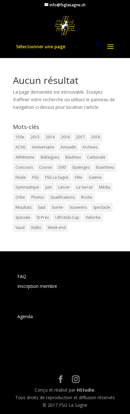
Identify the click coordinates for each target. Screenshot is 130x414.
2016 (65, 137)
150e (19, 137)
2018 (95, 137)
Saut (41, 207)
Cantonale (96, 157)
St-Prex (43, 217)
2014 (50, 137)
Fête (78, 177)
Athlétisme (24, 157)
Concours (24, 167)
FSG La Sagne (56, 177)
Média (104, 187)
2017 (80, 137)
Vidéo (36, 227)
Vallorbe (93, 217)
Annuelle (68, 147)
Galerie (95, 177)
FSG (35, 177)
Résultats (23, 207)
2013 (35, 137)
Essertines (105, 167)
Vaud (20, 227)
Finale (20, 177)
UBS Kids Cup (67, 217)
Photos (37, 197)
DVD (62, 167)
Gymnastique (27, 187)
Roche (86, 197)
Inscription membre (37, 286)
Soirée (57, 207)
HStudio (85, 390)
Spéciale (22, 217)
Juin (48, 187)
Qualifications (62, 197)
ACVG (20, 147)
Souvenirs (78, 207)
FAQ (21, 276)
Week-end (57, 227)
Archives (90, 147)
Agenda (25, 316)
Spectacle (101, 207)
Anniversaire (43, 147)
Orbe (20, 197)
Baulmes (73, 157)
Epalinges (81, 167)
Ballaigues (50, 157)
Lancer (64, 187)
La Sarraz (84, 187)
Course (45, 167)
